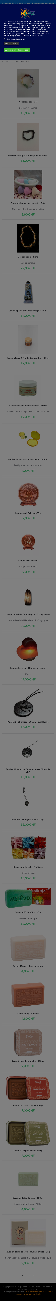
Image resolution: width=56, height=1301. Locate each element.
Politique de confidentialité (35, 1292)
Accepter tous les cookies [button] (16, 50)
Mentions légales (35, 1294)
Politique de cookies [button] (16, 39)
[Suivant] (33, 1275)
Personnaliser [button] (11, 44)
